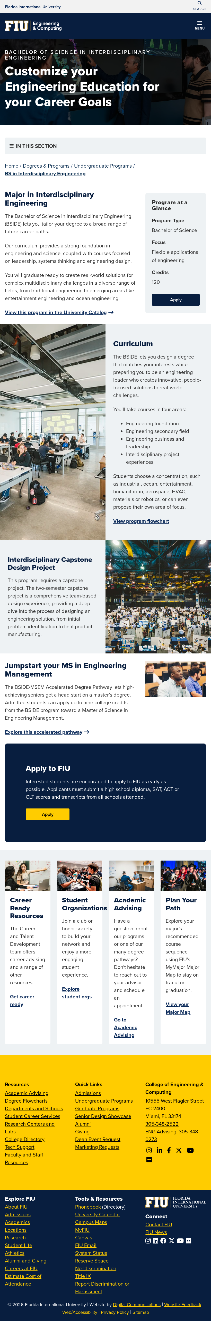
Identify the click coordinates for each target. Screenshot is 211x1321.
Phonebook (88, 1206)
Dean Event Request (97, 1139)
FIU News (156, 1232)
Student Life (18, 1245)
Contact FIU (158, 1224)
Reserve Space (92, 1260)
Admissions (88, 1093)
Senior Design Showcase (103, 1116)
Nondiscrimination (95, 1268)
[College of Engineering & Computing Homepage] (33, 26)
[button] (199, 26)
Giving (82, 1131)
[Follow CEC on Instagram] (149, 1150)
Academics (17, 1222)
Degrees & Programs (46, 165)
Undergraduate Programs (103, 165)
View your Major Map (178, 1008)
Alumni (83, 1123)
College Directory (25, 1139)
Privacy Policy (115, 1312)
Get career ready (22, 1000)
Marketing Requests (97, 1147)
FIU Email (85, 1245)
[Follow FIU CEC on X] (179, 1150)
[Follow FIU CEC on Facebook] (169, 1150)
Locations (16, 1229)
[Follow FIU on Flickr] (189, 1241)
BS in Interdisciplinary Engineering (45, 173)
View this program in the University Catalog (56, 312)
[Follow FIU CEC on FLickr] (149, 1159)
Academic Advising (26, 1093)
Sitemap (141, 1312)
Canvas (83, 1237)
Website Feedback (182, 1304)
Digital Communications (137, 1304)
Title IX (83, 1276)
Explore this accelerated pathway (43, 732)
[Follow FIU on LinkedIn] (156, 1241)
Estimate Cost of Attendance (23, 1279)
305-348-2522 (162, 1123)
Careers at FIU (21, 1268)
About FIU (16, 1206)
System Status (91, 1253)
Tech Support (19, 1147)
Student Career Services (32, 1116)
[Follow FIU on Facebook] (164, 1241)
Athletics (14, 1253)
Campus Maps (91, 1222)
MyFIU (82, 1229)
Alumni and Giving (25, 1260)
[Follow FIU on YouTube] (181, 1241)
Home (11, 165)
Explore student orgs (77, 992)
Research (15, 1237)
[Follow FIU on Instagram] (149, 1241)
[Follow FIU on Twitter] (173, 1241)
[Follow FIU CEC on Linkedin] (160, 1150)
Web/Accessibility (79, 1312)
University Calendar (97, 1214)
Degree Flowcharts (26, 1100)
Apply (176, 299)
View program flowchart (141, 521)
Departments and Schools (34, 1108)
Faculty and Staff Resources (24, 1158)
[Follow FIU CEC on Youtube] (191, 1150)
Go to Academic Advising (125, 1027)
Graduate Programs (97, 1108)
